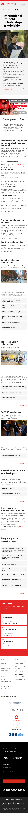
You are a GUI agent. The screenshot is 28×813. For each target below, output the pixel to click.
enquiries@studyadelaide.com (10, 769)
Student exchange (4, 670)
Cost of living (3, 684)
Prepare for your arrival (8, 641)
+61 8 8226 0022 (7, 767)
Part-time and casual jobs (20, 666)
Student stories (4, 683)
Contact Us (6, 764)
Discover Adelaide (4, 676)
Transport (3, 689)
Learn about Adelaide (7, 617)
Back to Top (23, 335)
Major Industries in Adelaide (20, 661)
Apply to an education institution (10, 629)
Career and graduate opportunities (19, 664)
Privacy (7, 799)
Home (4, 9)
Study (9, 9)
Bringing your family (5, 688)
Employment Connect (19, 670)
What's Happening (20, 674)
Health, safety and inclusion (6, 681)
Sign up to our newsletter (14, 781)
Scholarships (16, 9)
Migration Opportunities (6, 686)
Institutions (3, 661)
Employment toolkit (19, 671)
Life (2, 674)
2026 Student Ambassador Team (20, 677)
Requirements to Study (5, 668)
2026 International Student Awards (20, 680)
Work (16, 660)
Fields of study (4, 665)
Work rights (17, 668)
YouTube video (20, 526)
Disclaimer (12, 799)
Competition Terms (18, 799)
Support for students (5, 666)
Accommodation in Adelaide (6, 678)
